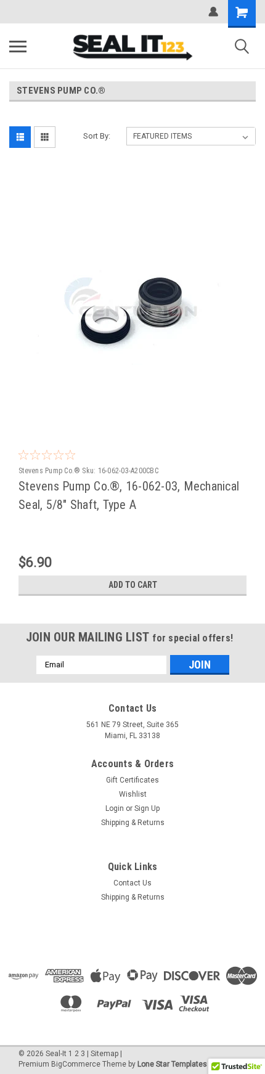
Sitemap (104, 1053)
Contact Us (132, 883)
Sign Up (147, 808)
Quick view (135, 416)
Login (114, 808)
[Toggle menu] (17, 46)
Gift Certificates (132, 780)
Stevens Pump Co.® (49, 470)
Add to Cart (132, 585)
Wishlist (133, 794)
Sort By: (96, 135)
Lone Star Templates (172, 1064)
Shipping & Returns (133, 822)
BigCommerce (75, 1064)
